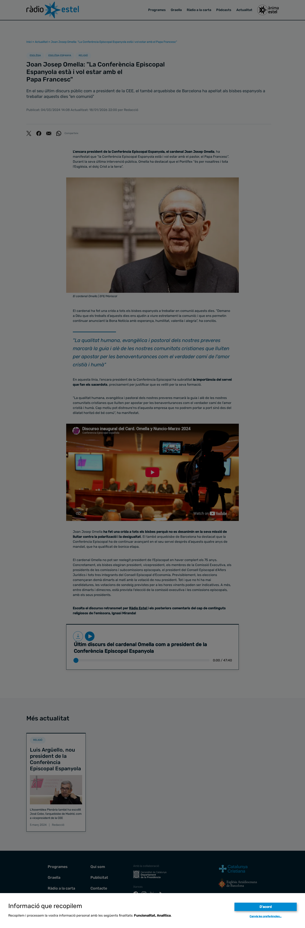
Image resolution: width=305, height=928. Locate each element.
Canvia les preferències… (266, 916)
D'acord (266, 907)
